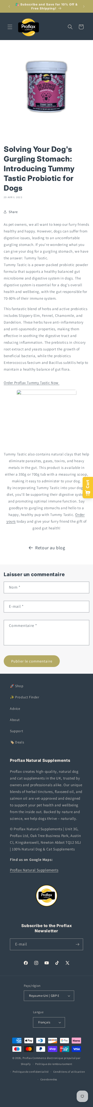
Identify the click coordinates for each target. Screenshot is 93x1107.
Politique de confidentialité (31, 1071)
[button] (9, 26)
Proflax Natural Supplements (34, 870)
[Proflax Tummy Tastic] (46, 393)
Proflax (27, 1058)
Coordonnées (49, 1079)
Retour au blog (50, 548)
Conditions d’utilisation (69, 1071)
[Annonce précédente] (9, 6)
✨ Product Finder (24, 697)
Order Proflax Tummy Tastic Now (32, 382)
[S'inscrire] (77, 944)
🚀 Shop (17, 686)
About (15, 720)
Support (16, 731)
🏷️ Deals (17, 742)
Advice (15, 708)
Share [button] (13, 212)
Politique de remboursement (53, 1064)
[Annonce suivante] (83, 6)
